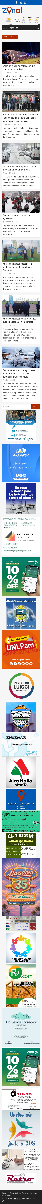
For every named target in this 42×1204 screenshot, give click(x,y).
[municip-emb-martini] (21, 717)
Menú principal (12, 28)
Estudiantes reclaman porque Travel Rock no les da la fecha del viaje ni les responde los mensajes (20, 117)
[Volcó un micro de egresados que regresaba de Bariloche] (21, 53)
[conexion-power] (21, 1178)
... (13, 85)
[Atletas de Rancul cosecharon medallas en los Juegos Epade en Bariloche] (21, 251)
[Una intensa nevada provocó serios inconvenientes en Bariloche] (21, 153)
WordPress (17, 1198)
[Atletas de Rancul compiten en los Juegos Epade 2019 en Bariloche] (21, 305)
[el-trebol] (21, 845)
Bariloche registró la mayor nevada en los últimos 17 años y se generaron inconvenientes (20, 373)
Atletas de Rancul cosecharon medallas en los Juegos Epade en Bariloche (19, 267)
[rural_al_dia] (21, 985)
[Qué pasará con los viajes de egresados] (21, 202)
